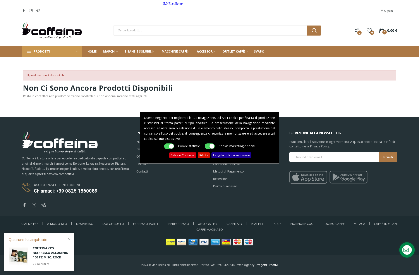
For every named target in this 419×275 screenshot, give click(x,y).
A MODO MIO (57, 223)
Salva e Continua (182, 155)
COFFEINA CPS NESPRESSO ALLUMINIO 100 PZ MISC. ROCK (50, 252)
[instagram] (31, 11)
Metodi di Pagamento (228, 171)
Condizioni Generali (226, 164)
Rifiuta (203, 155)
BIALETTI (257, 223)
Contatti (142, 171)
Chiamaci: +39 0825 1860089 (66, 191)
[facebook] (24, 11)
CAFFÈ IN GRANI (386, 223)
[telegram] (38, 11)
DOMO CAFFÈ (335, 223)
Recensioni (220, 179)
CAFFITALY (234, 223)
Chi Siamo (143, 164)
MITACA (359, 223)
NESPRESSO (84, 223)
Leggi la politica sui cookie (231, 155)
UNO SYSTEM (208, 223)
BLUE (277, 223)
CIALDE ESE (29, 223)
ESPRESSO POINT (145, 223)
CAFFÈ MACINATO (209, 229)
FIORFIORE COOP (303, 223)
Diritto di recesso (225, 186)
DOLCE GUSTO (113, 223)
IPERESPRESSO (178, 223)
